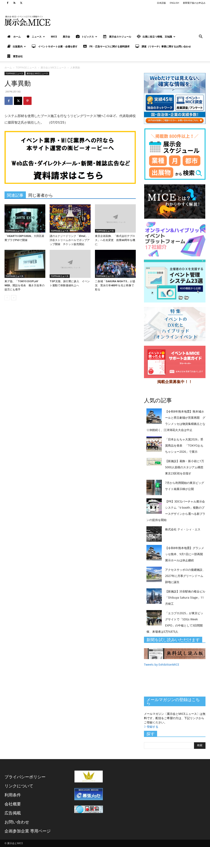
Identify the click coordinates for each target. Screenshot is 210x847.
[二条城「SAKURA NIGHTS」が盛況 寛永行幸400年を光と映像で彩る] (115, 264)
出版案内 (18, 46)
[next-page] (13, 297)
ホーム (8, 67)
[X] (21, 3)
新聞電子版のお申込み (194, 2)
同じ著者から (40, 195)
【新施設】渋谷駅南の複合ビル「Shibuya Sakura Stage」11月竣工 (185, 597)
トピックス (88, 36)
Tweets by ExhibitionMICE (161, 664)
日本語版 (161, 2)
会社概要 (13, 804)
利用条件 (13, 795)
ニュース (37, 36)
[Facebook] (8, 3)
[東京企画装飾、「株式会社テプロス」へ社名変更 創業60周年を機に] (115, 218)
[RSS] (14, 3)
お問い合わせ (17, 822)
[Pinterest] (27, 101)
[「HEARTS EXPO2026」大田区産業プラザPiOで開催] (25, 218)
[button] (200, 37)
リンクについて (19, 786)
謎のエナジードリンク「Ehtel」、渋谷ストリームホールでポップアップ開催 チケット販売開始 (70, 240)
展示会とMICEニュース (53, 67)
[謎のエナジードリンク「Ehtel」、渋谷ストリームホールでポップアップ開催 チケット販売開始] (70, 218)
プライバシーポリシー (25, 777)
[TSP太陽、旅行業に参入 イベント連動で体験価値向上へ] (70, 264)
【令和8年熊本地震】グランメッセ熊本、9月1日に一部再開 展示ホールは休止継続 (185, 554)
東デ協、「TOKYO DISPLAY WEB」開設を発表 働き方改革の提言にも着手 (25, 285)
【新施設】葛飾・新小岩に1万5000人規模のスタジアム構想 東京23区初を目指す (185, 467)
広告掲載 (13, 813)
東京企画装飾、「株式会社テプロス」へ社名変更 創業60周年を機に (115, 240)
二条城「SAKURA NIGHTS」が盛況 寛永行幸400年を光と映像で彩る (115, 285)
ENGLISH (174, 2)
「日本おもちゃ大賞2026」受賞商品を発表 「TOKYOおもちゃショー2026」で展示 (184, 445)
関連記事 (15, 195)
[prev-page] (7, 297)
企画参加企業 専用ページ (28, 831)
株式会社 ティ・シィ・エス (182, 529)
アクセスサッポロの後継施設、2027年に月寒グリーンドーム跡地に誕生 (185, 576)
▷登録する (151, 727)
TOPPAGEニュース (26, 67)
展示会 (66, 36)
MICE (54, 36)
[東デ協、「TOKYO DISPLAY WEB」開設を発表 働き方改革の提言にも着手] (25, 264)
